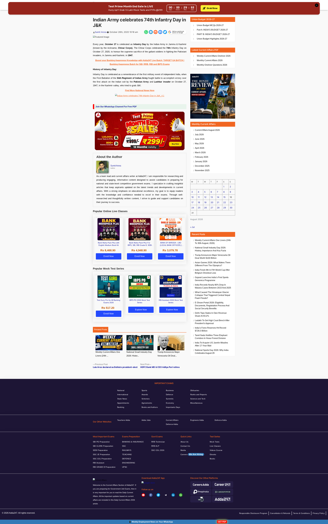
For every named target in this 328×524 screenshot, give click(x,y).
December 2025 (202, 166)
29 (224, 207)
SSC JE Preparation (101, 454)
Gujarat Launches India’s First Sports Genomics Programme (211, 278)
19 (205, 202)
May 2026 (199, 143)
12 (205, 197)
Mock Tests (214, 442)
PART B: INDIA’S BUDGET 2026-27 (213, 34)
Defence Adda (172, 424)
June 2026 (199, 139)
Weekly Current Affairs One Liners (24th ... (107, 354)
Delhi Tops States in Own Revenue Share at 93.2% (211, 314)
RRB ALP (155, 446)
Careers (192, 454)
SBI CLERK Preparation (103, 446)
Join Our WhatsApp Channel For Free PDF (116, 107)
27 (212, 207)
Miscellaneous (196, 403)
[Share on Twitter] (165, 32)
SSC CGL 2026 (157, 450)
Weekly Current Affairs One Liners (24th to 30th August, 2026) (213, 241)
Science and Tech (198, 399)
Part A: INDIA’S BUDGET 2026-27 (212, 30)
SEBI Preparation (100, 450)
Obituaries (194, 390)
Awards (145, 394)
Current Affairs (172, 420)
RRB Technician (158, 442)
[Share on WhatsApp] (146, 32)
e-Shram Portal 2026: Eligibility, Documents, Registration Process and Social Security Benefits (212, 306)
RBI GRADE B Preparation (104, 467)
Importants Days (173, 407)
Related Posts (100, 329)
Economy (170, 403)
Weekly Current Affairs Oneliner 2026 (213, 56)
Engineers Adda (197, 420)
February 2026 (201, 157)
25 (199, 207)
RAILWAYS (126, 450)
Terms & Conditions (301, 513)
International (122, 394)
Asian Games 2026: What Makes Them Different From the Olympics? (212, 264)
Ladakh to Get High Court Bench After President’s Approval (212, 321)
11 (199, 197)
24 (192, 207)
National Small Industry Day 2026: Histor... (139, 354)
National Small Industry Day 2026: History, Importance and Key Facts (210, 249)
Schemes (146, 399)
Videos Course (216, 450)
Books (212, 459)
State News (122, 399)
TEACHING (127, 454)
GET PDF (222, 522)
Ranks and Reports (198, 394)
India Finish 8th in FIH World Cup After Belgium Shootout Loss (212, 271)
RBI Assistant (98, 463)
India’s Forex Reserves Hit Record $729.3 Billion (210, 329)
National (120, 390)
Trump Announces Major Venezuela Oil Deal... (168, 354)
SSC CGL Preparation (102, 459)
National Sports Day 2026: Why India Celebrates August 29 (211, 351)
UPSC (124, 467)
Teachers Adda (123, 420)
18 (199, 202)
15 (224, 197)
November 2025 (202, 170)
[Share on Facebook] (160, 32)
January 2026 (201, 161)
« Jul (192, 227)
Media (183, 450)
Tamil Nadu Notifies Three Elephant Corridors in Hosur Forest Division (211, 336)
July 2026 (199, 134)
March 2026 (200, 152)
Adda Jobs (146, 420)
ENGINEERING (128, 463)
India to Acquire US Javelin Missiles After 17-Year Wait (211, 344)
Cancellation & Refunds (280, 513)
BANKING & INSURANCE (133, 442)
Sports (144, 390)
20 (212, 202)
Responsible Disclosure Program (253, 513)
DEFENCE (126, 459)
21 (218, 202)
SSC (124, 446)
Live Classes (215, 446)
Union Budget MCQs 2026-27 (210, 25)
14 (218, 197)
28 (218, 207)
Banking (120, 407)
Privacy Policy (319, 513)
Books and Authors (150, 407)
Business (170, 390)
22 (224, 202)
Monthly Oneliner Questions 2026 (212, 65)
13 (212, 197)
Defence (169, 394)
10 (192, 197)
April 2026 (199, 148)
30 (231, 207)
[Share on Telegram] (151, 32)
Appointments (123, 403)
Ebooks (213, 454)
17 (192, 202)
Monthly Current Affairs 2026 (210, 60)
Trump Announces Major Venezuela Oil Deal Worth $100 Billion (212, 256)
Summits (169, 399)
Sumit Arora (100, 32)
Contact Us (185, 446)
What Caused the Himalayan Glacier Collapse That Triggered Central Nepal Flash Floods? (212, 295)
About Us (184, 442)
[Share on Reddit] (155, 32)
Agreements (147, 403)
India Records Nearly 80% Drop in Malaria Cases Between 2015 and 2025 (213, 286)
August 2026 (207, 130)
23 (231, 202)
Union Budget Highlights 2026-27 (212, 39)
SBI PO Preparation (101, 442)
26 (205, 207)
